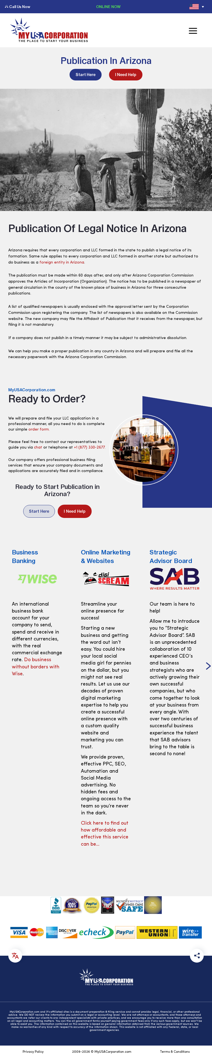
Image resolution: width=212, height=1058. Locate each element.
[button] (3, 667)
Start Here (86, 74)
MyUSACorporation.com (31, 389)
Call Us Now (19, 6)
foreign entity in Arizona (61, 262)
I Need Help (125, 74)
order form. (39, 430)
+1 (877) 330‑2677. (89, 447)
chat (38, 447)
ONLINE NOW (108, 6)
